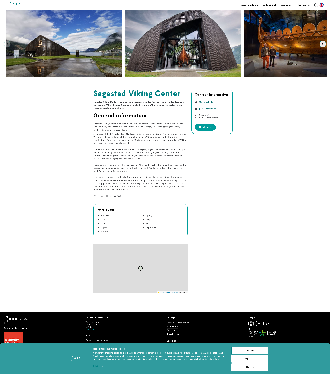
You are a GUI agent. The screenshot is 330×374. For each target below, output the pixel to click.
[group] (64, 43)
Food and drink (269, 5)
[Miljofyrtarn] (253, 333)
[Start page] (20, 5)
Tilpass (248, 359)
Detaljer (96, 366)
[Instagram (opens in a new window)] (251, 323)
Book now (205, 127)
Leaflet (161, 292)
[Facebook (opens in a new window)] (258, 323)
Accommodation (249, 5)
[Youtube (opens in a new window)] (266, 323)
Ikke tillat (250, 367)
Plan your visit (303, 5)
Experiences (286, 5)
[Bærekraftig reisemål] (268, 333)
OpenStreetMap (172, 292)
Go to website (206, 102)
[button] (323, 44)
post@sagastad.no (207, 109)
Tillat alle (250, 350)
